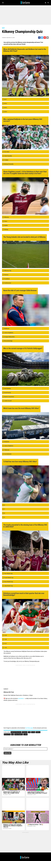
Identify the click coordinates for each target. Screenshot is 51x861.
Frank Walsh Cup (8, 577)
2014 (5, 111)
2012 (5, 103)
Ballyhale (6, 441)
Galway (6, 229)
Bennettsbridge (8, 340)
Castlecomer (7, 283)
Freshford (6, 278)
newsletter (21, 698)
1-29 (5, 639)
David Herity (7, 392)
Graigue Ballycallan (9, 336)
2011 (5, 99)
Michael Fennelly (8, 164)
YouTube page (29, 728)
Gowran (6, 274)
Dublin (6, 225)
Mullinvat (6, 328)
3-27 (5, 643)
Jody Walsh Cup (8, 585)
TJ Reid (6, 160)
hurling (33, 732)
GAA (29, 732)
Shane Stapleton (18, 734)
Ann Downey (7, 388)
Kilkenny (6, 217)
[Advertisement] (25, 14)
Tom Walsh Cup (8, 573)
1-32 (5, 647)
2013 (5, 107)
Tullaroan (6, 449)
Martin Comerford (9, 396)
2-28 (5, 635)
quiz (12, 734)
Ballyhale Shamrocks (16, 732)
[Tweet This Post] (42, 37)
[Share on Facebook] (39, 37)
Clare (5, 221)
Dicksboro (24, 732)
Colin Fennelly (8, 156)
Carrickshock (7, 454)
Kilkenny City (7, 270)
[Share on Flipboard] (45, 37)
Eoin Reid (6, 151)
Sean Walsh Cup (8, 581)
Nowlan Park (7, 734)
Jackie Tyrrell (7, 400)
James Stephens (8, 332)
